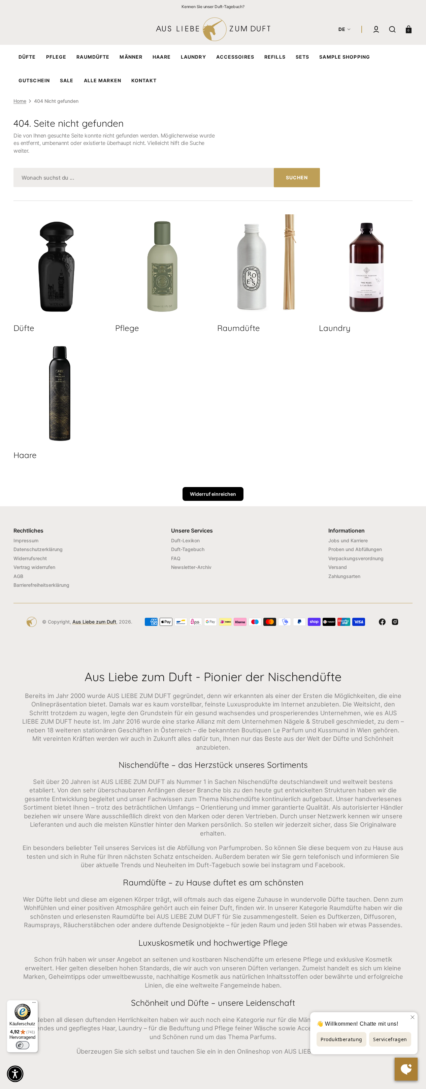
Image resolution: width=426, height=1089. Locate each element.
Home (19, 101)
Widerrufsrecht (30, 558)
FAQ (176, 558)
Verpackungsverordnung (356, 558)
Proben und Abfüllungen (355, 549)
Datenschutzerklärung (38, 549)
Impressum (25, 540)
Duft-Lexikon (185, 540)
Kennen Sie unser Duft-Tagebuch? (213, 6)
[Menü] (34, 1004)
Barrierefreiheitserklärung (41, 585)
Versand (337, 567)
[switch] (22, 1045)
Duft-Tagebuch (187, 549)
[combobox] (166, 177)
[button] (376, 29)
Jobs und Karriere (348, 540)
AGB (18, 576)
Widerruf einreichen (213, 494)
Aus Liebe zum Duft (94, 622)
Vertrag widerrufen (34, 567)
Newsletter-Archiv (191, 567)
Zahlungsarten (344, 576)
